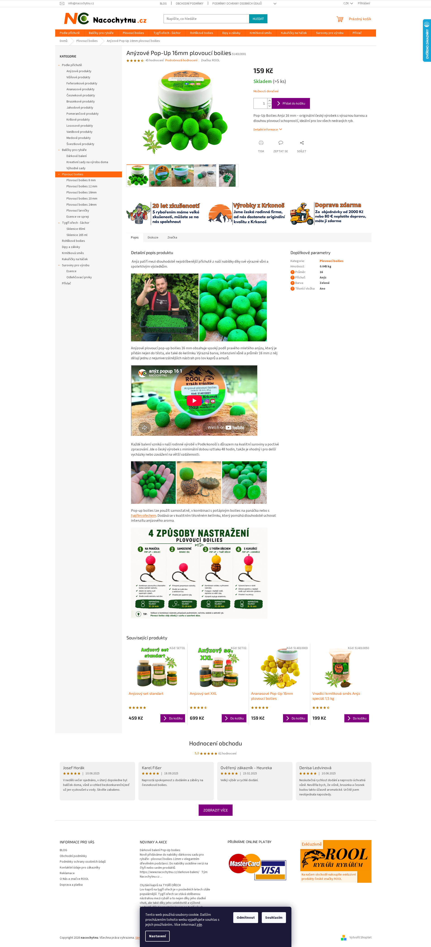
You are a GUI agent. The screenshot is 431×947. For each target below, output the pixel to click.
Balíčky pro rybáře (74, 150)
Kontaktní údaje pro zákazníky (80, 867)
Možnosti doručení (266, 91)
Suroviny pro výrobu (75, 265)
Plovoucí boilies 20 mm (82, 198)
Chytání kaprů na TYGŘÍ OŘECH (160, 885)
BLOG (163, 4)
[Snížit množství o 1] (269, 106)
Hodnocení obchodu (215, 743)
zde (199, 924)
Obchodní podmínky (189, 4)
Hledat (258, 19)
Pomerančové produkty (83, 114)
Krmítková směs (73, 253)
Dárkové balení (77, 156)
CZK (346, 3)
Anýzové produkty (79, 71)
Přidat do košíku (294, 103)
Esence (71, 271)
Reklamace (67, 873)
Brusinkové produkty (81, 101)
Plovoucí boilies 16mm (82, 192)
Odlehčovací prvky (79, 277)
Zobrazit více (215, 810)
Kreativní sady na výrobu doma (87, 162)
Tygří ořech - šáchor (75, 223)
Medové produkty (79, 138)
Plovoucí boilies (72, 174)
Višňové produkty (78, 77)
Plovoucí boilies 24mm (82, 204)
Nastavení (157, 936)
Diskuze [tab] (153, 237)
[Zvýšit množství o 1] (269, 100)
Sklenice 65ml (76, 229)
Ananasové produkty (81, 89)
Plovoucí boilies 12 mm (82, 186)
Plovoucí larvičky (78, 210)
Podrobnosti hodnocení (181, 60)
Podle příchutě (72, 65)
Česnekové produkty (81, 95)
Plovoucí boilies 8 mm (81, 180)
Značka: (210, 60)
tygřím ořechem (143, 515)
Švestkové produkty (80, 144)
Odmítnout (246, 917)
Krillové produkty (78, 119)
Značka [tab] (172, 237)
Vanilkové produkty (80, 132)
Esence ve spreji (78, 216)
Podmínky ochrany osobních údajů (237, 4)
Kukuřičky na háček (75, 259)
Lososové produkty (80, 126)
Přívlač (66, 283)
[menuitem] (69, 33)
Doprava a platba (71, 885)
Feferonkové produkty (82, 83)
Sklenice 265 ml (77, 235)
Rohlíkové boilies (73, 241)
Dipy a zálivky (71, 247)
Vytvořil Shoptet (360, 937)
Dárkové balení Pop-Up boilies (160, 850)
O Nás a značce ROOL (74, 879)
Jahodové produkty (80, 107)
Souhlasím (274, 917)
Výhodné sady (76, 168)
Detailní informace (265, 129)
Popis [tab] (135, 237)
